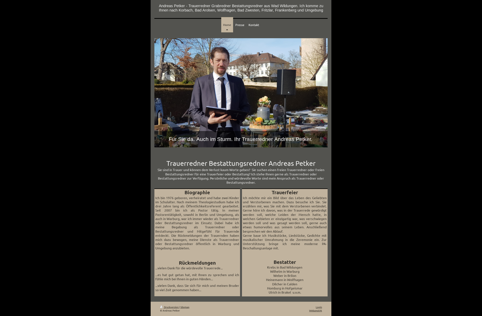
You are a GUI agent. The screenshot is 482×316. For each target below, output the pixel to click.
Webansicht (315, 310)
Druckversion (171, 307)
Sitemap (184, 307)
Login (319, 307)
